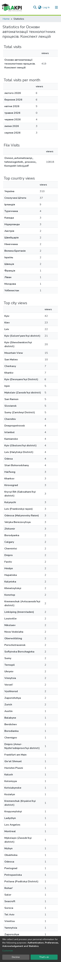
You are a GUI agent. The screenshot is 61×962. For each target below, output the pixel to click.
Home (6, 19)
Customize (7, 950)
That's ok (44, 957)
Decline (16, 957)
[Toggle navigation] (56, 7)
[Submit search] (35, 7)
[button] (40, 7)
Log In (46, 7)
